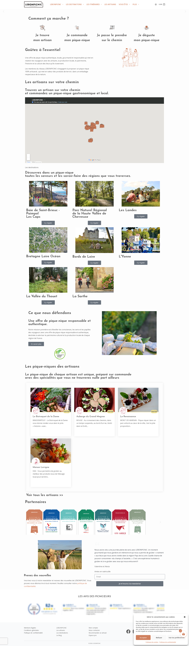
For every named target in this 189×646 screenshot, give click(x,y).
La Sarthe (80, 296)
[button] (185, 617)
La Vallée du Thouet (41, 296)
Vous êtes (123, 4)
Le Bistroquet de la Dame (46, 416)
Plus (135, 4)
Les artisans (110, 4)
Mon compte (93, 628)
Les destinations (74, 4)
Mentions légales (30, 628)
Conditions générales (31, 630)
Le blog (59, 635)
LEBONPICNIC (55, 4)
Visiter (66, 411)
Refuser (159, 637)
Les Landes (128, 210)
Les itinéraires (93, 4)
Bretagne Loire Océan (43, 256)
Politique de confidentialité (167, 642)
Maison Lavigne (41, 467)
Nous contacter (94, 630)
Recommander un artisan (98, 633)
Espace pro (93, 635)
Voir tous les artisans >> (44, 495)
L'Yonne (125, 256)
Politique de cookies (152, 642)
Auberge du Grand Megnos (90, 416)
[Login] (156, 4)
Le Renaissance (128, 416)
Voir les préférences (177, 637)
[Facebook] (128, 631)
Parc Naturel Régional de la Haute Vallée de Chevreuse (89, 214)
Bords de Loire (83, 256)
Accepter (143, 637)
